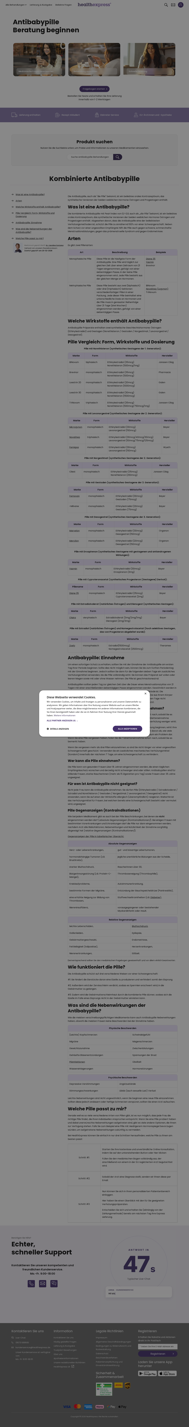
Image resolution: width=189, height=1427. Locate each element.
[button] (94, 720)
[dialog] (94, 713)
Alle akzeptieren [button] (127, 728)
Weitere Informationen (64, 715)
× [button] (145, 694)
